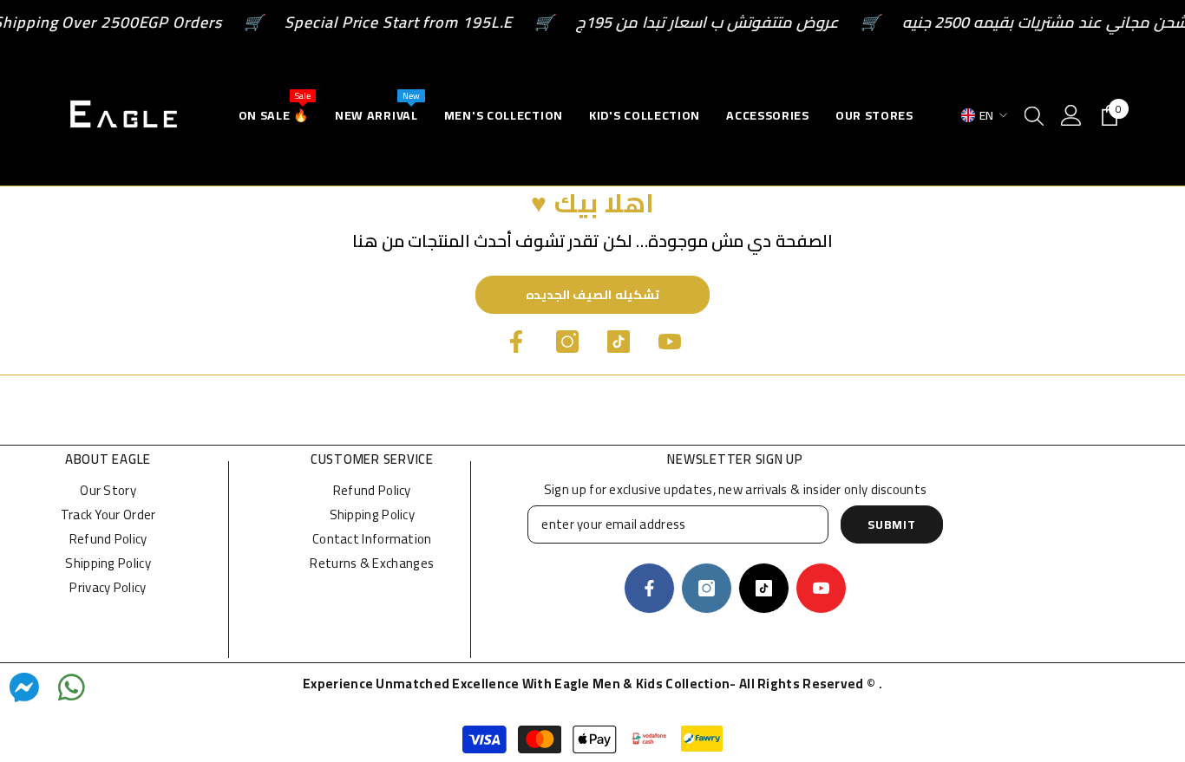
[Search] (1034, 115)
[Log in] (1071, 115)
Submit (891, 524)
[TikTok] (618, 341)
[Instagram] (567, 341)
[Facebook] (516, 341)
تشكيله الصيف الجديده (592, 294)
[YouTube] (670, 341)
